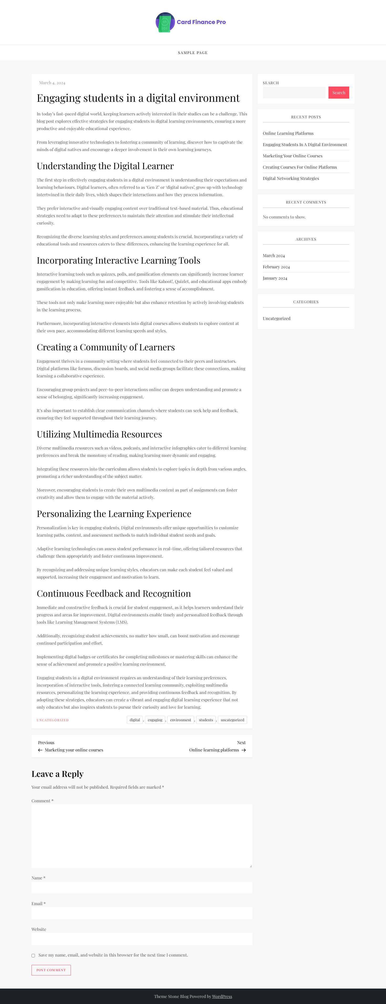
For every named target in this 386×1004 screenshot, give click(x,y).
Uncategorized (53, 720)
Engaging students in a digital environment (305, 144)
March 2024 (274, 255)
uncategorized (232, 719)
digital (135, 719)
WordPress (222, 996)
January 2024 (275, 278)
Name (38, 877)
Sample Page (193, 52)
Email (39, 903)
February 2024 (276, 267)
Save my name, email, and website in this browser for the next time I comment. (113, 955)
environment (180, 719)
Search (271, 82)
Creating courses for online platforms (300, 167)
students (206, 719)
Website (39, 929)
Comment (43, 800)
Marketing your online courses (292, 156)
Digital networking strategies (291, 178)
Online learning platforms (288, 133)
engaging (155, 719)
